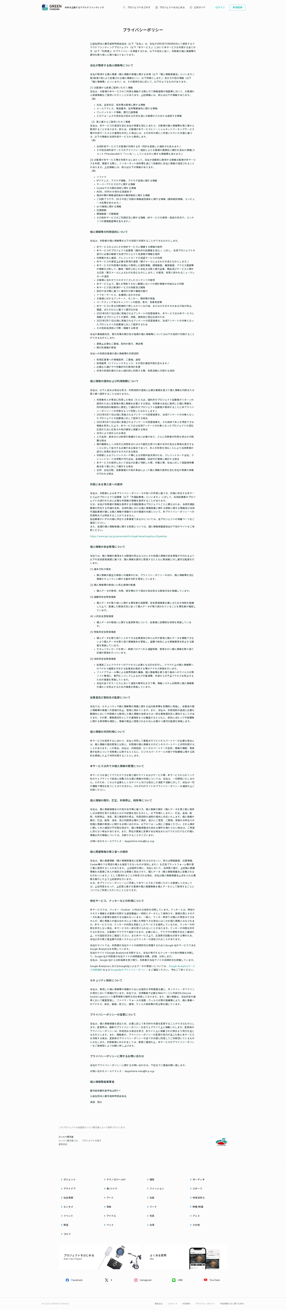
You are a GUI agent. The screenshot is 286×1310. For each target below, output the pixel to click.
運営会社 (63, 1144)
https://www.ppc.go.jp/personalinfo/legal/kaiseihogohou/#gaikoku (128, 536)
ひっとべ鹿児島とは (68, 1140)
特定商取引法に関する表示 (232, 1304)
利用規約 (186, 1304)
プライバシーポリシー (205, 1304)
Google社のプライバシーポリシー (129, 970)
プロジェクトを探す (91, 1140)
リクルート (172, 1304)
